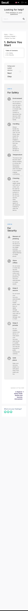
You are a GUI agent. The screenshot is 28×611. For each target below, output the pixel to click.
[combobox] (17, 2)
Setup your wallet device (11, 68)
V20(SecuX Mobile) (10, 36)
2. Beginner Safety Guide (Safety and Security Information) (18, 395)
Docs (11, 34)
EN (18, 2)
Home (6, 34)
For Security (10, 55)
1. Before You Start (9, 38)
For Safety (10, 53)
